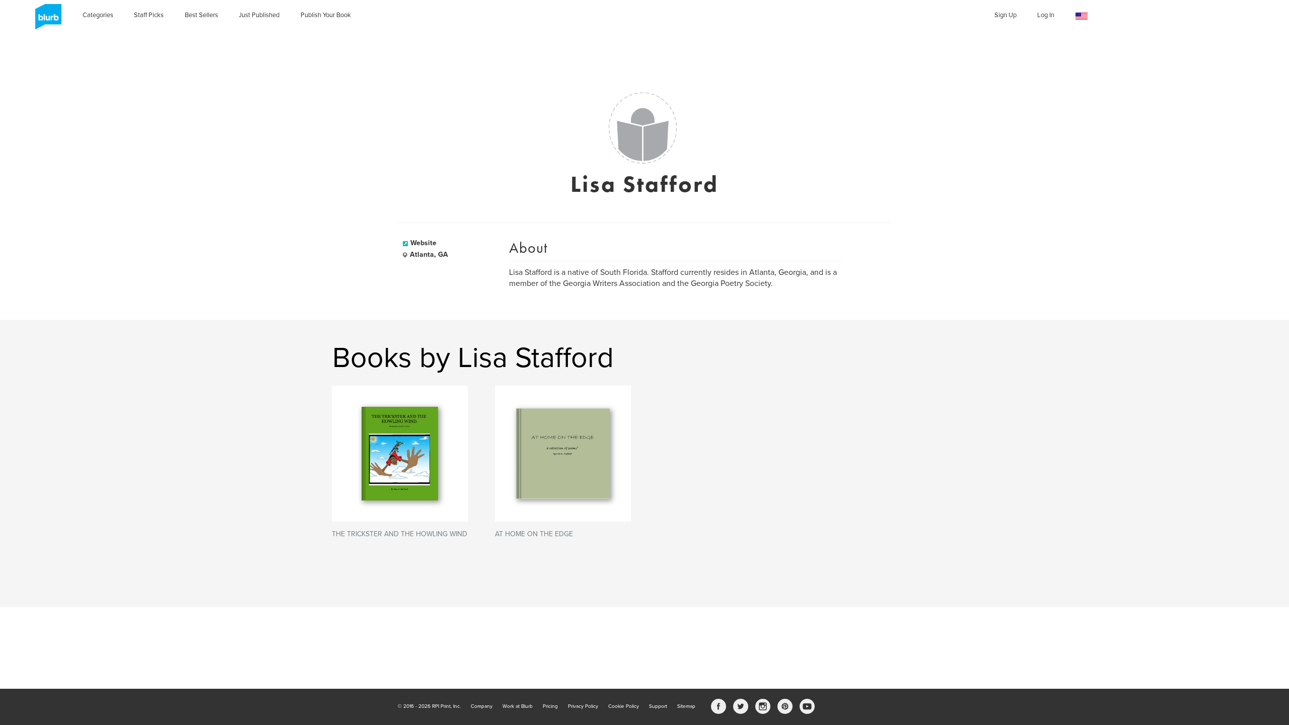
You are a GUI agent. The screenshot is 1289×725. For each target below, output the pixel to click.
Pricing (550, 706)
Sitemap (686, 706)
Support (658, 706)
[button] (1082, 16)
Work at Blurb (518, 706)
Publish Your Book (326, 15)
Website (423, 243)
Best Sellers (201, 15)
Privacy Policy (583, 706)
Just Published (259, 15)
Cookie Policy (623, 706)
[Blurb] (45, 20)
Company (481, 706)
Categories (98, 15)
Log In (1045, 15)
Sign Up (1005, 15)
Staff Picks (149, 15)
